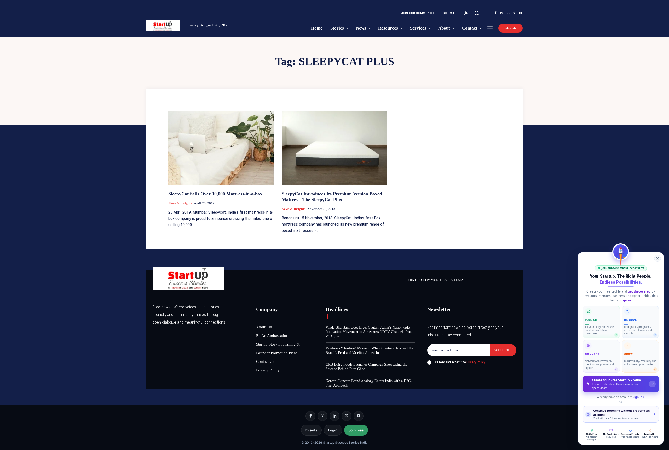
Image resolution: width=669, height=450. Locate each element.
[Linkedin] (508, 13)
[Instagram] (502, 13)
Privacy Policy (475, 362)
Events (311, 430)
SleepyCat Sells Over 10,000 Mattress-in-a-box (215, 193)
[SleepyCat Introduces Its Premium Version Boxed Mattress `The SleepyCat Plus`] (334, 148)
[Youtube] (520, 13)
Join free (356, 430)
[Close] (657, 258)
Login (333, 430)
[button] (476, 13)
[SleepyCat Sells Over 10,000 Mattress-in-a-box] (221, 148)
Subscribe (503, 350)
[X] (514, 13)
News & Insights (180, 203)
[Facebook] (495, 13)
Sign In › (638, 397)
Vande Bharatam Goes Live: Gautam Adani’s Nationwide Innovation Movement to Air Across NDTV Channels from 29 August (369, 331)
